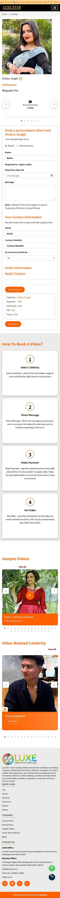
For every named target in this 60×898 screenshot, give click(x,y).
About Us (6, 797)
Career (5, 793)
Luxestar (42, 894)
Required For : (18, 164)
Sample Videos (8, 829)
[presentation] (6, 104)
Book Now (13, 324)
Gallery (5, 809)
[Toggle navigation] (55, 8)
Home (4, 14)
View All (22, 567)
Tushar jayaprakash (15, 716)
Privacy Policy (8, 820)
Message (9, 182)
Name (8, 152)
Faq (3, 789)
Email (8, 228)
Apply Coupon (14, 289)
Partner (5, 805)
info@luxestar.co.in (10, 869)
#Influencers (9, 84)
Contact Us (6, 801)
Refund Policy (8, 825)
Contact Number (13, 240)
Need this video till (14, 170)
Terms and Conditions (11, 833)
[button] (21, 120)
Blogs (4, 837)
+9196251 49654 (17, 873)
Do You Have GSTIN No (16, 252)
